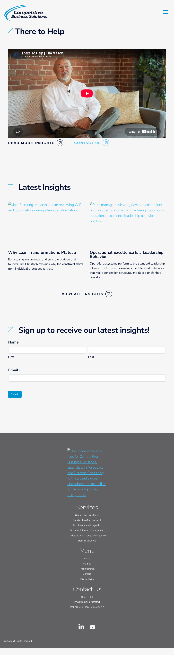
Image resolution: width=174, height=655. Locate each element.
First (11, 357)
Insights (87, 563)
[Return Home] (87, 472)
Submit (15, 394)
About (87, 558)
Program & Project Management (86, 530)
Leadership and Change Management (87, 535)
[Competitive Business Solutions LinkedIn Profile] (81, 626)
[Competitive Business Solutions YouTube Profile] (92, 626)
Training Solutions (87, 540)
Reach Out (87, 597)
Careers (87, 574)
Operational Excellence (87, 515)
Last (91, 357)
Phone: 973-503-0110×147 (87, 607)
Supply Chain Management (87, 520)
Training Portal (87, 568)
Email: (86, 602)
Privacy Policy (87, 579)
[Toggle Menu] (165, 12)
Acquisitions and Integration (87, 525)
